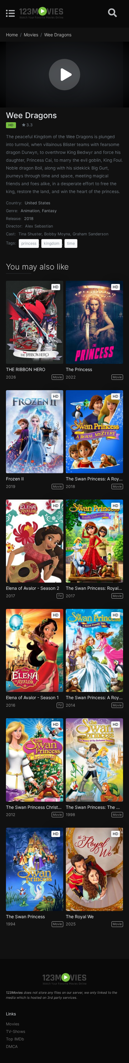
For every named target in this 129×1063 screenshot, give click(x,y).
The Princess (79, 369)
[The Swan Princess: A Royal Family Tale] (94, 650)
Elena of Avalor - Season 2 (32, 588)
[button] (64, 74)
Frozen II (15, 478)
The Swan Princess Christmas (34, 807)
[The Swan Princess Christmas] (34, 759)
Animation (30, 210)
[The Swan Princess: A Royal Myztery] (94, 431)
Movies (12, 1024)
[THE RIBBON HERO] (34, 322)
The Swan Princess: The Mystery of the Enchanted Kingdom (94, 807)
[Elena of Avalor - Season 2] (34, 541)
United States (37, 203)
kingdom (51, 243)
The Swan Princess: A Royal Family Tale (94, 697)
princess (28, 243)
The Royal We (80, 916)
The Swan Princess (25, 916)
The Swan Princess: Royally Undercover (94, 588)
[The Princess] (94, 322)
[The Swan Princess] (34, 869)
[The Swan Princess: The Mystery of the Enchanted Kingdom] (94, 759)
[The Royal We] (94, 869)
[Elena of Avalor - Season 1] (34, 650)
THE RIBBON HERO (25, 369)
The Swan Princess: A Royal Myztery (94, 478)
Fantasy (49, 210)
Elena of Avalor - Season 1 (32, 697)
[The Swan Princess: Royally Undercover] (94, 541)
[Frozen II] (34, 431)
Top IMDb (15, 1039)
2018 (29, 218)
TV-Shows (15, 1031)
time (71, 243)
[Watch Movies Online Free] (41, 13)
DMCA (12, 1046)
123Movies (14, 993)
